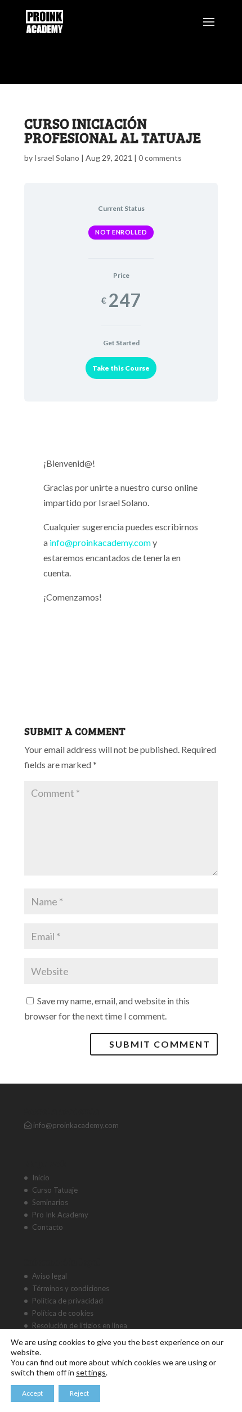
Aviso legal (49, 1275)
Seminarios (50, 1202)
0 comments (160, 158)
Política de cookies (62, 1313)
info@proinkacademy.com (100, 542)
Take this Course (121, 368)
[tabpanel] (121, 542)
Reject (79, 1393)
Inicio (41, 1177)
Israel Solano (56, 158)
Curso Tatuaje (55, 1189)
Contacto (47, 1226)
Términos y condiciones (70, 1288)
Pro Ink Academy (60, 1214)
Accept (32, 1393)
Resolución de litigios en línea (79, 1325)
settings (91, 1372)
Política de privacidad (67, 1300)
